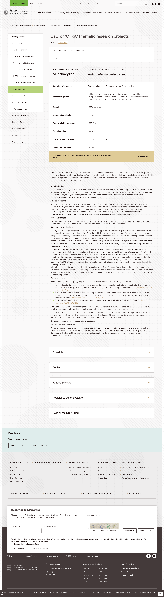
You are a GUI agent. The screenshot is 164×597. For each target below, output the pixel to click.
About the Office (19, 493)
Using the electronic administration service (137, 467)
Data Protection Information (86, 592)
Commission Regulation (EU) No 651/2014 (88, 298)
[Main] (18, 11)
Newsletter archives (40, 549)
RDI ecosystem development (78, 471)
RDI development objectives (25, 76)
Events (100, 471)
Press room (135, 493)
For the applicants (18, 4)
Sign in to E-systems (150, 13)
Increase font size (31, 556)
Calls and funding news (106, 474)
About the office (36, 4)
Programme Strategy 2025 (24, 56)
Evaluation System (20, 102)
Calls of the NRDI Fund (23, 69)
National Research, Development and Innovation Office (22, 573)
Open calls (18, 43)
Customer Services (131, 13)
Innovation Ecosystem (92, 13)
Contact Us (52, 575)
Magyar (75, 4)
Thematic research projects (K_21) (86, 25)
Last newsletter (18, 549)
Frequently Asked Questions (132, 471)
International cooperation (97, 493)
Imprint (125, 571)
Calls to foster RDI (54, 25)
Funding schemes (46, 13)
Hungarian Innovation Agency (78, 474)
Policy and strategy (56, 493)
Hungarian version (92, 556)
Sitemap (12, 556)
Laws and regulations (131, 568)
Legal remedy (127, 474)
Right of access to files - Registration (135, 478)
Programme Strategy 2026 (24, 63)
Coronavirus (102, 478)
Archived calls (67, 25)
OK (160, 594)
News (100, 467)
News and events (112, 13)
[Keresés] (146, 3)
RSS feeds (64, 4)
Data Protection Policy (40, 541)
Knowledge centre (20, 109)
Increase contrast (105, 4)
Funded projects (20, 96)
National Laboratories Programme (80, 467)
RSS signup (72, 556)
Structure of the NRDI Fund (25, 83)
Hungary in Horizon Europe (69, 13)
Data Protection (128, 575)
